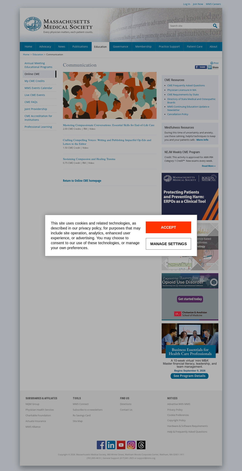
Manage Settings (168, 244)
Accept (168, 227)
